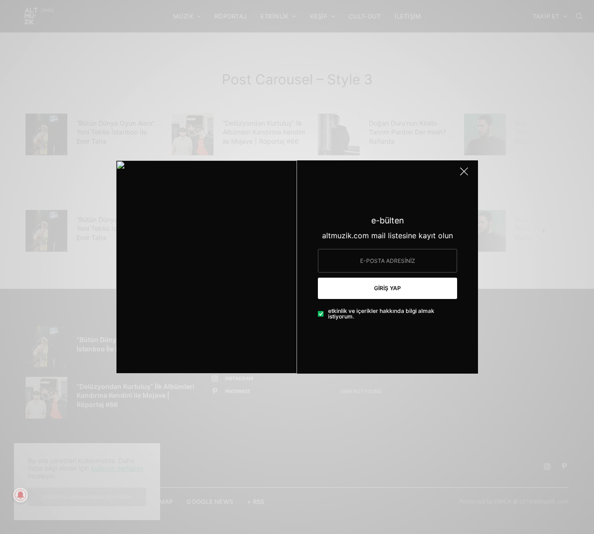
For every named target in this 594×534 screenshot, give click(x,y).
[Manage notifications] (20, 495)
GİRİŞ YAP (387, 288)
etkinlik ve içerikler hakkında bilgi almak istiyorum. (381, 313)
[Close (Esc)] (464, 175)
